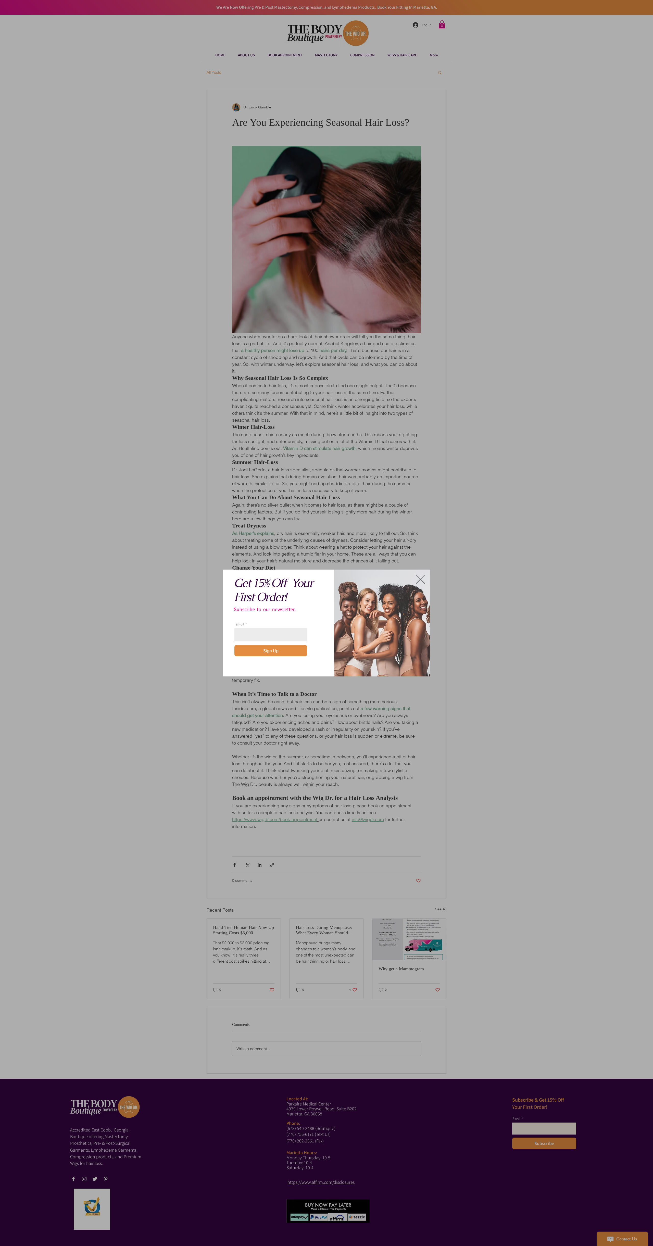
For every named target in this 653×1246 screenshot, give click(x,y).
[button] (420, 579)
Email (240, 624)
